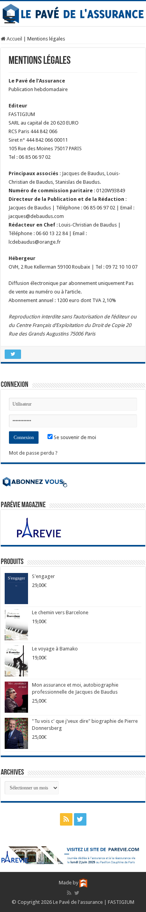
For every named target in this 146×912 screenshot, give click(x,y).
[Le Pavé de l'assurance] (73, 13)
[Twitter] (80, 819)
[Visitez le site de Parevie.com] (73, 855)
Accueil (13, 39)
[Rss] (66, 819)
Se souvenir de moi (74, 437)
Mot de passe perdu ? (33, 453)
